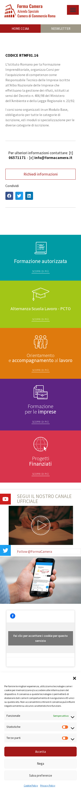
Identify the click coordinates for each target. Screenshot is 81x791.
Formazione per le (40, 409)
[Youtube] (5, 499)
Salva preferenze (40, 775)
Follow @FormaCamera (34, 551)
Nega (40, 763)
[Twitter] (5, 550)
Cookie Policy (31, 785)
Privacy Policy (47, 785)
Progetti (40, 461)
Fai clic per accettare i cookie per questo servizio (40, 638)
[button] (74, 678)
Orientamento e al (40, 357)
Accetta (40, 752)
